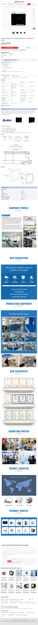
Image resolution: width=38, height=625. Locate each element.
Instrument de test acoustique (14, 599)
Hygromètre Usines (13, 612)
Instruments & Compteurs (7, 6)
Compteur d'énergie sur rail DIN (23, 602)
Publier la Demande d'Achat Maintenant (13, 562)
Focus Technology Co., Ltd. (18, 619)
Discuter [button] (28, 47)
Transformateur (21, 599)
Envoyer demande (10, 47)
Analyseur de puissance (13, 602)
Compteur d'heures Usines (30, 612)
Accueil (2, 6)
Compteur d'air (4, 614)
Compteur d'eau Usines (5, 612)
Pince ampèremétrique (11, 614)
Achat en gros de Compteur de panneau (22, 614)
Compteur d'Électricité (14, 6)
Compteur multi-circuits (4, 602)
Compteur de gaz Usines (21, 612)
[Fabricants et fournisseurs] (19, 2)
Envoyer (9, 561)
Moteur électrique (30, 599)
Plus (1, 616)
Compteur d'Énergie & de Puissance (22, 6)
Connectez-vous (3, 71)
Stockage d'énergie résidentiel (5, 599)
